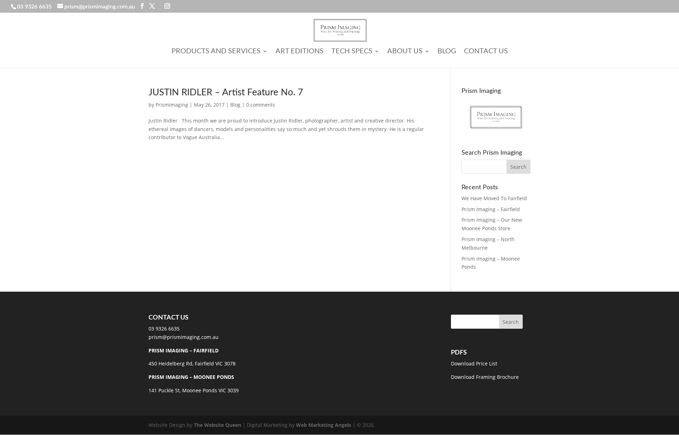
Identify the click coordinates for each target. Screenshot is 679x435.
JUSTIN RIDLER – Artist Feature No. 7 (226, 92)
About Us (405, 52)
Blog (446, 52)
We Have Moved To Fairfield (494, 198)
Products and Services (216, 52)
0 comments (260, 104)
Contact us (486, 52)
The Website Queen (217, 425)
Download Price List (474, 363)
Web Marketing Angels (323, 425)
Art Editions (299, 52)
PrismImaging (172, 104)
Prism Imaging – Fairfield (491, 209)
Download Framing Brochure (485, 377)
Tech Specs (351, 52)
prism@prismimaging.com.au (184, 337)
